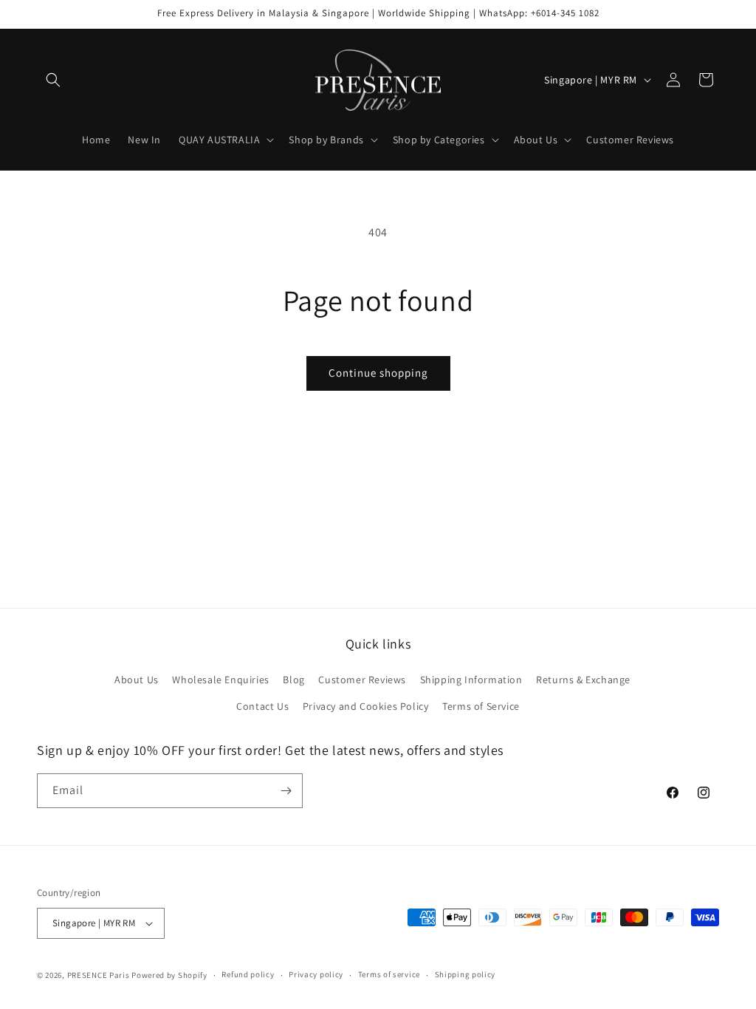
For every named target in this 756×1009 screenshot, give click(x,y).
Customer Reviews (362, 679)
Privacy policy (316, 974)
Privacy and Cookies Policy (366, 706)
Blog (293, 679)
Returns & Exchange (583, 679)
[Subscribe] (285, 790)
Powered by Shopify (169, 975)
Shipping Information (471, 679)
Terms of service (389, 974)
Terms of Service (481, 706)
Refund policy (247, 974)
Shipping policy (465, 974)
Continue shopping (378, 373)
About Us (136, 679)
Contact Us (262, 706)
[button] (53, 80)
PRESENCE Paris (98, 975)
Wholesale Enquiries (220, 679)
